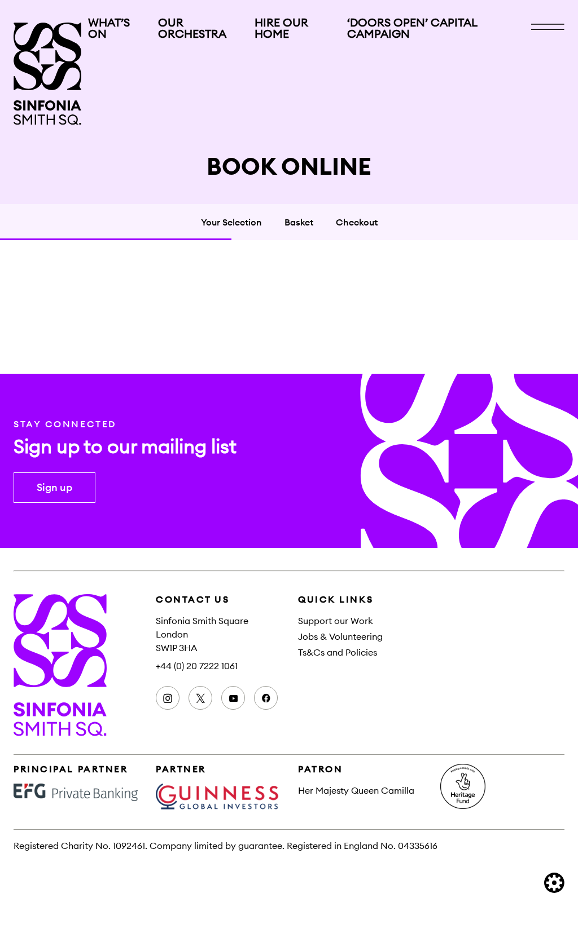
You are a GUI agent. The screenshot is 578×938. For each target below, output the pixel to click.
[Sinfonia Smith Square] (47, 74)
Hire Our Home (281, 28)
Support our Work (335, 620)
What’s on (109, 28)
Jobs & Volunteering (340, 636)
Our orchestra (192, 28)
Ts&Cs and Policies (337, 652)
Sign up (54, 487)
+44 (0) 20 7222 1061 (197, 665)
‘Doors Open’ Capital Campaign (412, 28)
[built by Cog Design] (554, 883)
